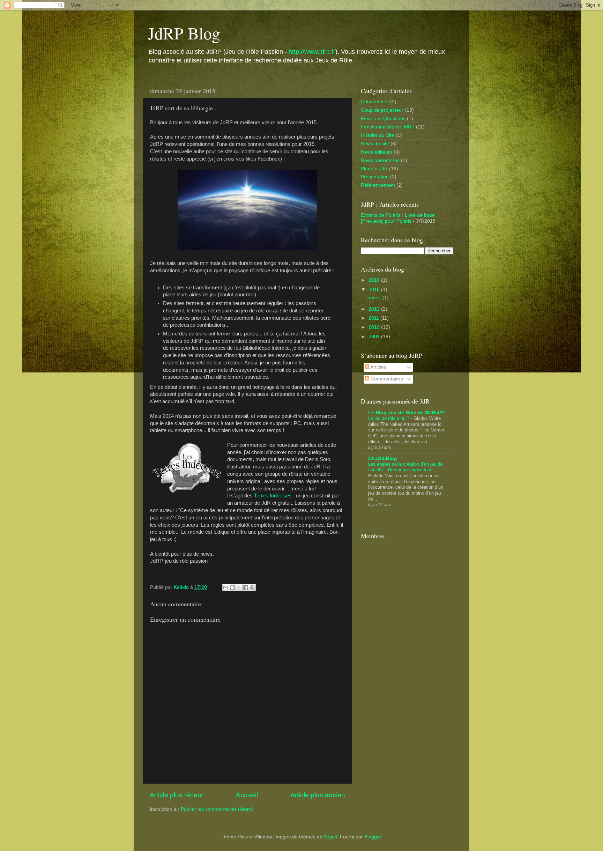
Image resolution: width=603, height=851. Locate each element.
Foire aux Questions (383, 118)
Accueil (247, 795)
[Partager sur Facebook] (245, 587)
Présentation (375, 176)
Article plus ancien (317, 795)
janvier (374, 297)
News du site (375, 143)
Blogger (372, 836)
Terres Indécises (273, 495)
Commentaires (386, 379)
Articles (377, 367)
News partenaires (380, 160)
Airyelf (330, 836)
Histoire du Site (377, 135)
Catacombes (375, 101)
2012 (374, 309)
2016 (374, 280)
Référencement (378, 185)
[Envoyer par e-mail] (225, 587)
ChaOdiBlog (382, 458)
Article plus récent (176, 795)
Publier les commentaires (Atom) (217, 809)
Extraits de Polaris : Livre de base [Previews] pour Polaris (398, 218)
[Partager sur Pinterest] (252, 587)
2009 (374, 336)
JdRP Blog (184, 33)
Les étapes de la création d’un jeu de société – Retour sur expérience (405, 467)
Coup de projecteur (382, 110)
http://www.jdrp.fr (312, 51)
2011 (374, 318)
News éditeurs (376, 152)
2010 (374, 327)
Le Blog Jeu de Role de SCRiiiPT (407, 412)
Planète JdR (374, 168)
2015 (374, 289)
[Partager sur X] (239, 587)
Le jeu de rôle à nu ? (389, 418)
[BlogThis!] (232, 587)
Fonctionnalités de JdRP (388, 127)
